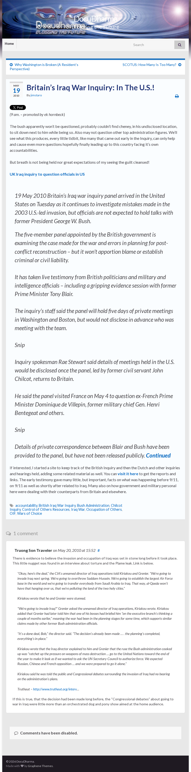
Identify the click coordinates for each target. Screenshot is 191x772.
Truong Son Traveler (33, 550)
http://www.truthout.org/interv (55, 689)
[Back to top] (180, 761)
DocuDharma (95, 18)
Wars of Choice (29, 513)
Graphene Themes (40, 766)
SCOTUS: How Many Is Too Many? (149, 64)
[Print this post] (177, 96)
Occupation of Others (104, 509)
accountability (26, 505)
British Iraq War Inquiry (57, 505)
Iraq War (78, 509)
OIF (13, 513)
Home (9, 44)
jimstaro (36, 95)
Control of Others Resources (46, 509)
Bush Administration (93, 505)
